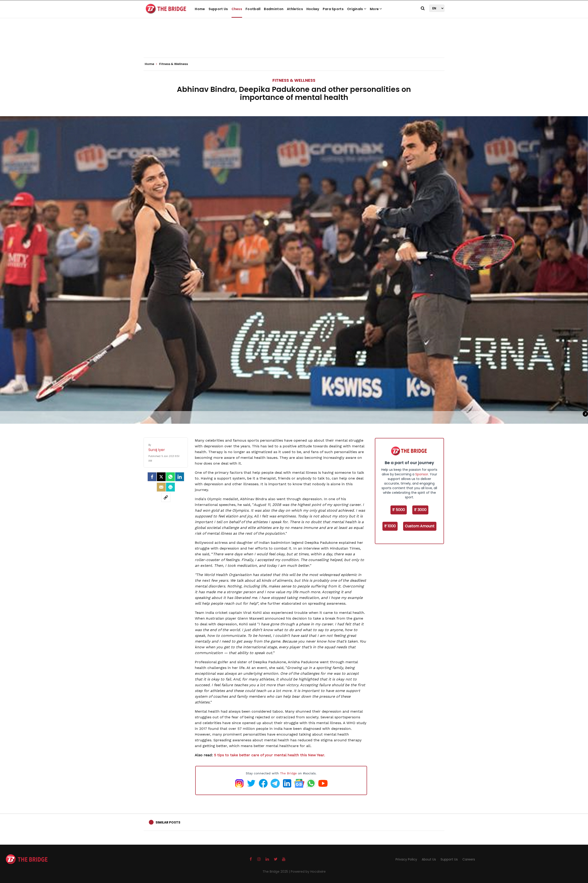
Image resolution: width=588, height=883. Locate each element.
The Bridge (288, 773)
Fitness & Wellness (293, 80)
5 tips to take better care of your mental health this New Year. (269, 755)
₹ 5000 (398, 509)
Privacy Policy (406, 859)
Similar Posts (167, 822)
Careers (468, 859)
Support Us (218, 9)
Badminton (273, 9)
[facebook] (152, 476)
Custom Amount (420, 526)
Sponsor (421, 474)
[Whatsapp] (170, 476)
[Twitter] (161, 476)
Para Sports (333, 9)
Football (253, 9)
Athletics (295, 9)
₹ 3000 (420, 509)
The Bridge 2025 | (277, 871)
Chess (237, 9)
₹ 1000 (390, 526)
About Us (429, 859)
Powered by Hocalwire (308, 871)
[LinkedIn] (179, 476)
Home (200, 9)
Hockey (312, 9)
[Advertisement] (294, 43)
